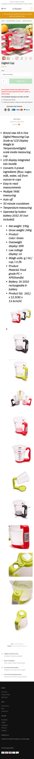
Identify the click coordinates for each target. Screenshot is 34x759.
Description (17, 119)
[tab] (17, 119)
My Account (5, 706)
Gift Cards (4, 697)
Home (3, 21)
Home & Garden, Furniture (14, 21)
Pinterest (4, 728)
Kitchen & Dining (26, 21)
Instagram (4, 725)
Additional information (17, 122)
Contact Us (4, 711)
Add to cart (21, 81)
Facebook (4, 720)
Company (4, 692)
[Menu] (2, 8)
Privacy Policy (5, 694)
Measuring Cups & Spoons (20, 646)
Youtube (3, 730)
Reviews (15, 124)
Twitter (3, 722)
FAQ (2, 708)
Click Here (22, 1)
